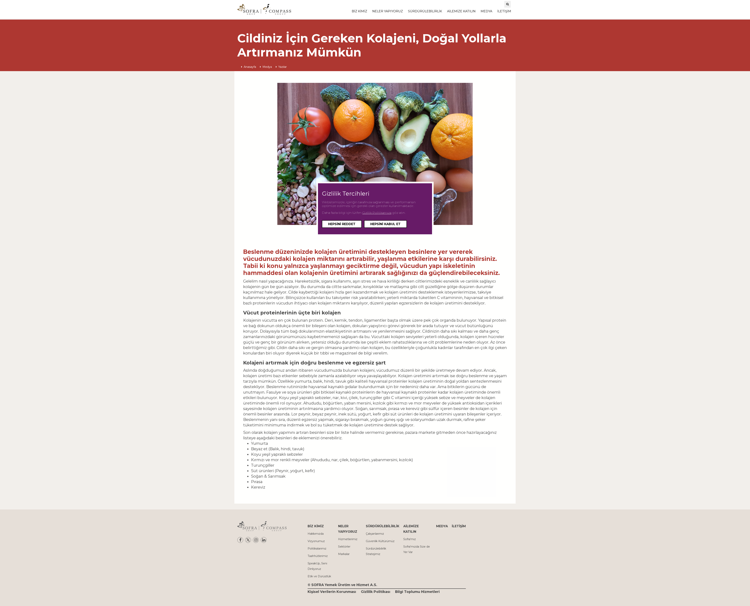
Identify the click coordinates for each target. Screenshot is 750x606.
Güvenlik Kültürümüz (380, 541)
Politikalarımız (317, 548)
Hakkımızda (316, 533)
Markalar (344, 554)
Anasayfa (250, 67)
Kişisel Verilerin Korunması (332, 592)
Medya (267, 67)
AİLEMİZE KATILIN (461, 11)
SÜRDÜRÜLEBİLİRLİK (425, 11)
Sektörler (344, 546)
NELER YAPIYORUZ (387, 11)
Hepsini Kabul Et (385, 224)
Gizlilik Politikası (375, 592)
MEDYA (486, 11)
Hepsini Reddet (341, 224)
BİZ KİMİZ (359, 11)
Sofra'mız (409, 539)
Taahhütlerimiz (318, 556)
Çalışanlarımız (375, 533)
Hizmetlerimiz (347, 539)
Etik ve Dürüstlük (319, 576)
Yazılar (282, 67)
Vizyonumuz (316, 541)
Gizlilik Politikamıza (376, 213)
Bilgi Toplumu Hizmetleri (417, 592)
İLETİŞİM (504, 11)
